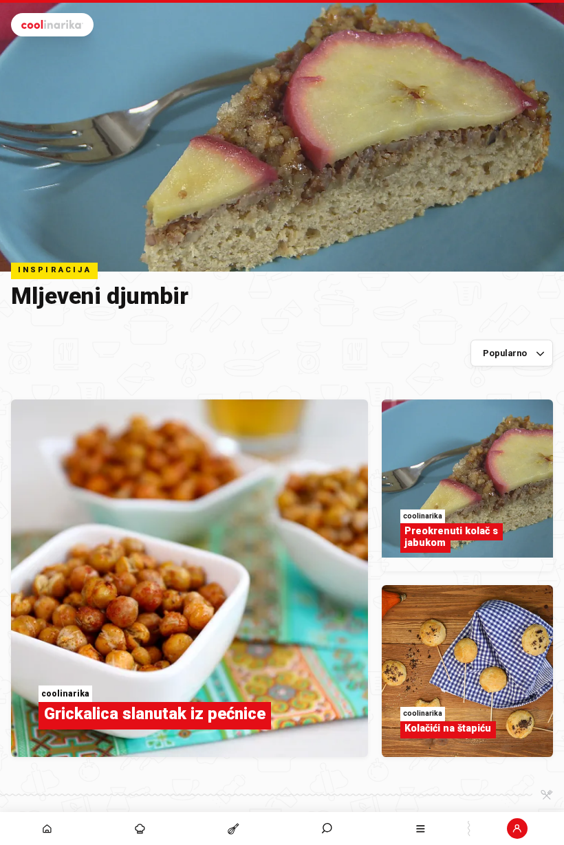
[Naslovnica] (47, 828)
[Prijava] (517, 828)
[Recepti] (234, 828)
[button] (327, 828)
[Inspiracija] (140, 828)
